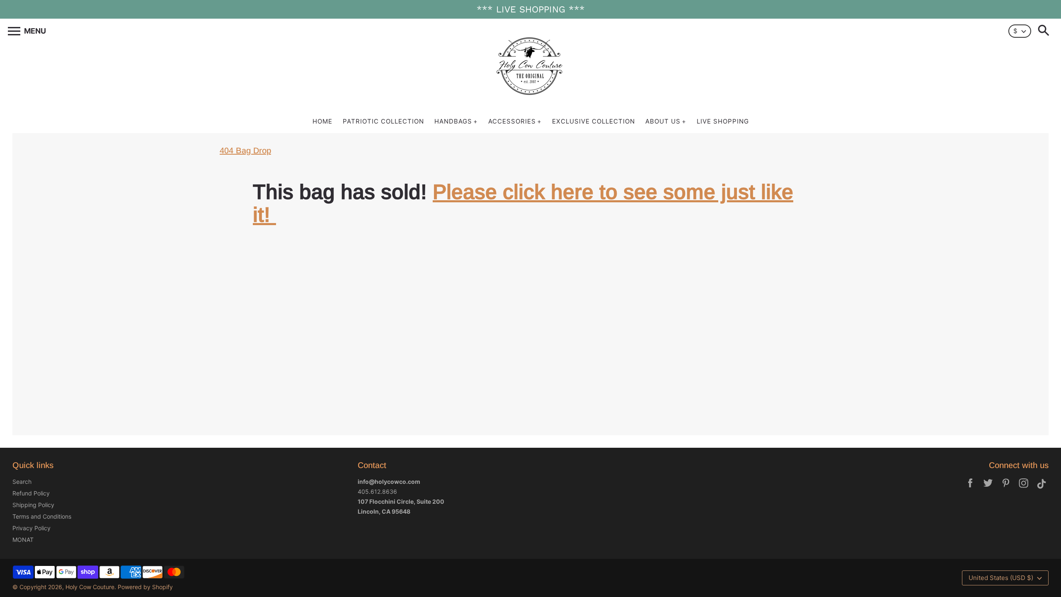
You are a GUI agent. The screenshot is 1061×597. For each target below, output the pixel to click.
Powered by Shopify (145, 586)
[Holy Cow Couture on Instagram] (1024, 488)
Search (21, 481)
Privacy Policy (31, 527)
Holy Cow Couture (89, 586)
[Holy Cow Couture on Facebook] (970, 488)
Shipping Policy (33, 504)
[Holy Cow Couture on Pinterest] (1006, 488)
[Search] (1045, 31)
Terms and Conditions (41, 516)
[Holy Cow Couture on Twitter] (988, 488)
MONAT (23, 539)
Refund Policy (31, 493)
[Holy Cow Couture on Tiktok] (1041, 488)
